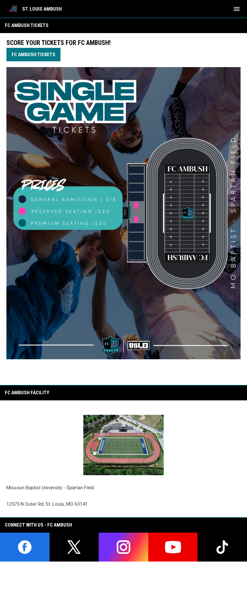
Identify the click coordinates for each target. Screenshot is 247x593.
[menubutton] (237, 9)
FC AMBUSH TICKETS (33, 54)
